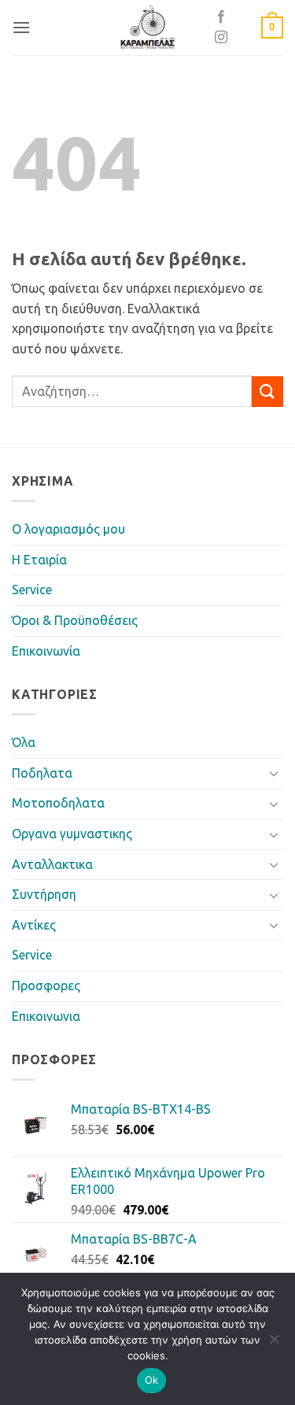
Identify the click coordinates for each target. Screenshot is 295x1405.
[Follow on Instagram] (221, 38)
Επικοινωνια (46, 1016)
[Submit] (267, 391)
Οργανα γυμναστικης (72, 833)
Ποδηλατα (42, 773)
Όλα (23, 742)
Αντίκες (34, 925)
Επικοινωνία (46, 651)
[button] (21, 27)
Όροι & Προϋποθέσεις (75, 620)
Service (32, 589)
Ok (152, 1380)
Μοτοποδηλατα (58, 803)
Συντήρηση (44, 894)
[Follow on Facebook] (221, 17)
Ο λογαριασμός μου (68, 529)
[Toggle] (273, 773)
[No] (273, 1343)
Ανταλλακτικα (52, 864)
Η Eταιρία (39, 560)
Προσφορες (46, 985)
